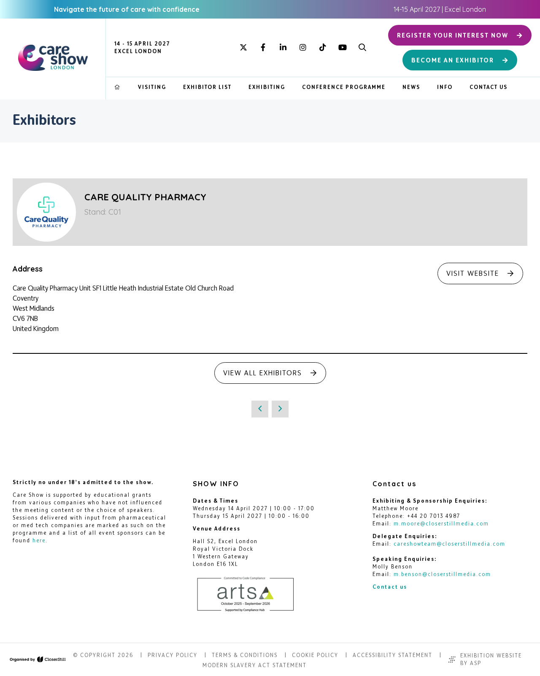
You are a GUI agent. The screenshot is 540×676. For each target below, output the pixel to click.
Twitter (243, 48)
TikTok (322, 48)
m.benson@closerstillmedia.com (442, 574)
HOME (118, 87)
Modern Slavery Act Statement (254, 665)
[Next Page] (280, 409)
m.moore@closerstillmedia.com (441, 523)
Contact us (390, 587)
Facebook (263, 48)
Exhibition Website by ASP (491, 659)
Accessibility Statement (392, 655)
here (39, 540)
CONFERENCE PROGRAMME (344, 87)
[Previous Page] (259, 409)
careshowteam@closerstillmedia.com (449, 544)
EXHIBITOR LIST (207, 87)
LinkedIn (283, 48)
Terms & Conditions (245, 655)
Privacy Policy (172, 655)
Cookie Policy (315, 655)
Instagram (303, 48)
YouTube (342, 48)
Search (362, 48)
